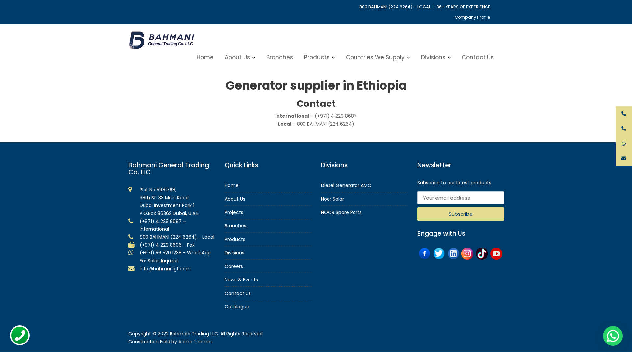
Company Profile (472, 17)
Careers (234, 266)
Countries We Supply (375, 57)
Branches (279, 57)
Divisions (433, 57)
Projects (234, 212)
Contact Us (478, 57)
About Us (237, 57)
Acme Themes (195, 341)
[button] (613, 336)
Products (316, 57)
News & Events (241, 279)
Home (205, 57)
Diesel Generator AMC (346, 185)
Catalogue (237, 306)
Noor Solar (332, 199)
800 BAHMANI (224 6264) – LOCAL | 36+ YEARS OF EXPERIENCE (424, 7)
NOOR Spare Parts (341, 212)
